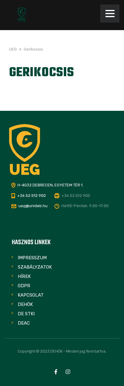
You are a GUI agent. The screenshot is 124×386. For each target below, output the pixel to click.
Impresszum (32, 257)
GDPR (24, 285)
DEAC (24, 323)
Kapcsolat (31, 295)
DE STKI (26, 313)
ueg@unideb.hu (33, 206)
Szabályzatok (35, 267)
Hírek (24, 276)
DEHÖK (25, 304)
